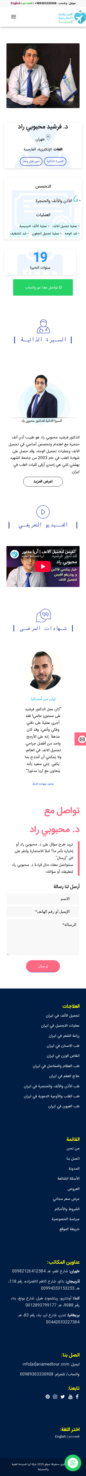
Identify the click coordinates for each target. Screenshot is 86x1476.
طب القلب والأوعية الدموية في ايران (52, 1096)
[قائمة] (14, 17)
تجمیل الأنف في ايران (63, 1016)
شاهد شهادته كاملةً (43, 784)
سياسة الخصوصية (66, 1219)
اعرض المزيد (43, 481)
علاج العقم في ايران (64, 1076)
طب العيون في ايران (64, 1106)
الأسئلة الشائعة (68, 1179)
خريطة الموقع (69, 1229)
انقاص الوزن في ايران (63, 1056)
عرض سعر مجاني (66, 1199)
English (16, 3)
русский (27, 3)
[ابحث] (23, 16)
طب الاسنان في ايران (63, 1046)
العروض (74, 1189)
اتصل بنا (73, 1159)
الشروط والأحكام (67, 1209)
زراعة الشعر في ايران (64, 1036)
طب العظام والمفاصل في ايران (56, 1066)
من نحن (73, 1148)
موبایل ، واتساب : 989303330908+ (54, 3)
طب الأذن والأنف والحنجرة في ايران (52, 1086)
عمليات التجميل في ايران (60, 1026)
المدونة (74, 1169)
